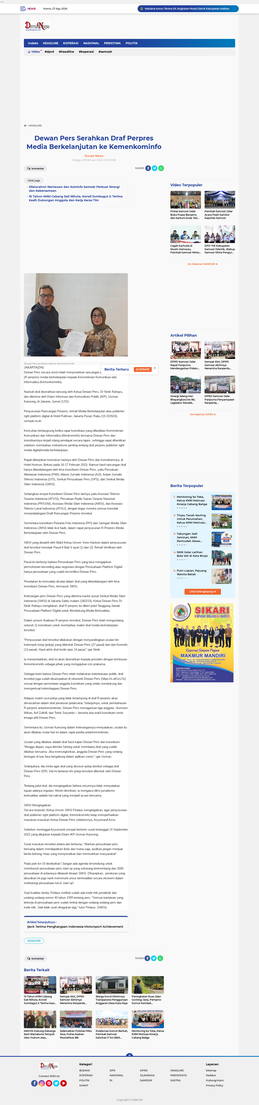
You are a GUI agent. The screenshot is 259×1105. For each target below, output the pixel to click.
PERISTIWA (112, 43)
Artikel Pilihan (183, 335)
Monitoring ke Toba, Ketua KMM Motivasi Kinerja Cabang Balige (192, 500)
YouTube (66, 1088)
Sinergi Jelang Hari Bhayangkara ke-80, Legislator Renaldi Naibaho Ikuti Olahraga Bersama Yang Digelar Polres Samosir (184, 400)
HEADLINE (50, 43)
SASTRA (175, 1080)
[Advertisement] (129, 88)
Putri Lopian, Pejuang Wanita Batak (191, 572)
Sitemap (211, 1070)
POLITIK (132, 43)
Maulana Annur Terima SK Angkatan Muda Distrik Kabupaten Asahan (187, 8)
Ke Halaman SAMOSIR (202, 264)
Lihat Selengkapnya (202, 591)
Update (143, 369)
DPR (112, 1070)
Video (35, 52)
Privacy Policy (214, 1085)
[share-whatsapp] (161, 168)
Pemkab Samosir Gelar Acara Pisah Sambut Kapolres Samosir (219, 215)
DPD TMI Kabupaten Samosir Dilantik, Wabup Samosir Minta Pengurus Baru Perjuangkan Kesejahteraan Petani (220, 249)
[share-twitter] (154, 168)
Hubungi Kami (215, 1080)
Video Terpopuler (186, 185)
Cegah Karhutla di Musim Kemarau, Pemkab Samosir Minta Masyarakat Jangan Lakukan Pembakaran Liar (184, 249)
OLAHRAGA (147, 1075)
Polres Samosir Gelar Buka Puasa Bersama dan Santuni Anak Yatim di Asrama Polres (185, 215)
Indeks (33, 43)
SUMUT (83, 1085)
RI (111, 1080)
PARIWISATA (178, 1075)
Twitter (58, 1088)
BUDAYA (84, 1070)
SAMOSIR (106, 52)
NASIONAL (91, 43)
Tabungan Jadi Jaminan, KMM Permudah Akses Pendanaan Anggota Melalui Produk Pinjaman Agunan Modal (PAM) (191, 537)
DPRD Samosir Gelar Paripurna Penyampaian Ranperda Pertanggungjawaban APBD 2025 (219, 400)
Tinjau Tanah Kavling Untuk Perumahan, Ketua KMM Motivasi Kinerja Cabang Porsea (192, 519)
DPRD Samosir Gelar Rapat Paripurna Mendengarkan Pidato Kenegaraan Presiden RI (185, 365)
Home (32, 9)
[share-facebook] (148, 168)
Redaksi (211, 1075)
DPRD (50, 52)
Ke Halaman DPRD (202, 414)
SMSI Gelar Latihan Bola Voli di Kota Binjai (192, 553)
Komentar (37, 168)
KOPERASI (71, 43)
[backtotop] (129, 1056)
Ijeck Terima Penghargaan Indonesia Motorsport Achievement (75, 926)
